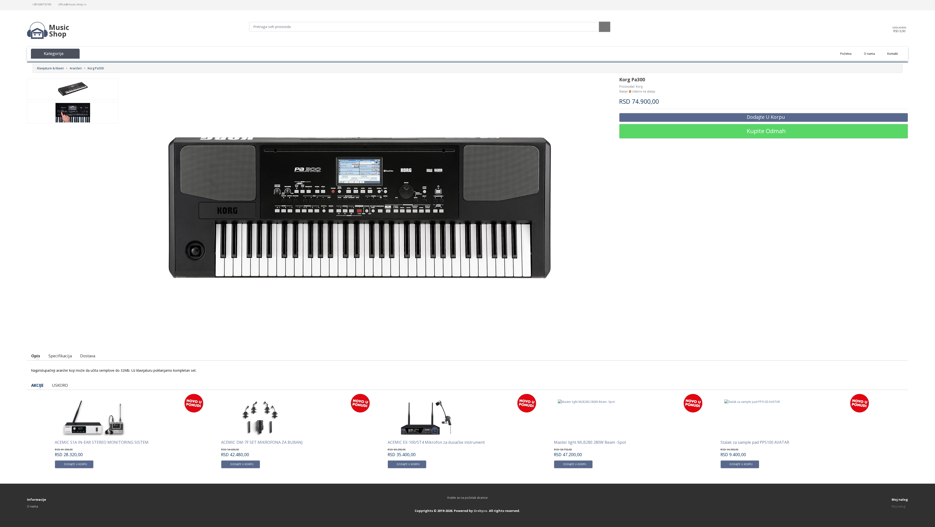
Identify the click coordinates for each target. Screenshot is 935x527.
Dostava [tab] (87, 356)
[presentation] (875, 388)
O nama (869, 54)
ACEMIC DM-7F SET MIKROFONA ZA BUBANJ (95, 442)
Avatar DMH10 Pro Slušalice (745, 442)
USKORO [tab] (60, 385)
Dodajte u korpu (766, 117)
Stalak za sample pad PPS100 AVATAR (588, 442)
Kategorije (53, 53)
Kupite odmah (766, 131)
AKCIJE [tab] (37, 385)
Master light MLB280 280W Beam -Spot (423, 442)
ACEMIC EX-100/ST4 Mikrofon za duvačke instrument (269, 442)
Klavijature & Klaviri (50, 68)
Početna (849, 53)
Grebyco (480, 511)
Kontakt (892, 54)
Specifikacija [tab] (60, 356)
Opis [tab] (35, 356)
